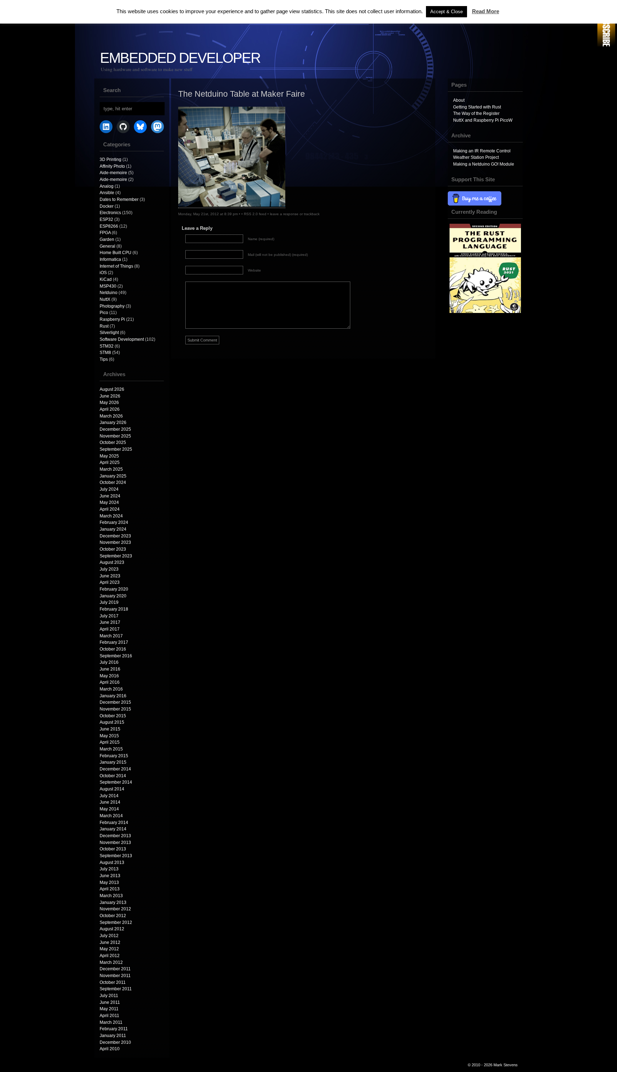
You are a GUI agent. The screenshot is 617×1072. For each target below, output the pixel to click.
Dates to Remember (119, 199)
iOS (103, 272)
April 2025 (110, 462)
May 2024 (109, 502)
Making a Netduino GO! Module (483, 164)
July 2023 (109, 569)
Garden (107, 239)
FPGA (105, 232)
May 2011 (109, 1008)
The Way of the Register (476, 113)
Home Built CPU (115, 252)
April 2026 (110, 409)
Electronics (110, 212)
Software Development (122, 339)
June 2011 (110, 1002)
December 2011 (115, 968)
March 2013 (111, 895)
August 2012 (112, 928)
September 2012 (116, 922)
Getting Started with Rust (477, 107)
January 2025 (113, 476)
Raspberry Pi (112, 319)
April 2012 (110, 955)
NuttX (105, 299)
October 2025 (113, 442)
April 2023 (110, 582)
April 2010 (110, 1048)
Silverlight (109, 332)
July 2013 (109, 868)
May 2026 (109, 402)
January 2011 (113, 1035)
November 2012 (115, 908)
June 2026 (110, 396)
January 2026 (113, 422)
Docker (107, 206)
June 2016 (110, 669)
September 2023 (116, 555)
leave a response (284, 214)
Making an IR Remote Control (482, 150)
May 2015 (109, 735)
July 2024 (109, 489)
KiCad (106, 279)
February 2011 (114, 1028)
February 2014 (114, 822)
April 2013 (110, 888)
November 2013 (115, 842)
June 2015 (110, 729)
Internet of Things (116, 266)
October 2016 (113, 649)
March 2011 (111, 1022)
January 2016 (113, 695)
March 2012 (111, 962)
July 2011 (109, 995)
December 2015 (115, 702)
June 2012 (110, 942)
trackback (312, 214)
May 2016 (109, 675)
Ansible (107, 192)
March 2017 (111, 635)
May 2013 (109, 882)
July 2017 (109, 615)
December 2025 (115, 429)
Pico (104, 312)
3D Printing (110, 159)
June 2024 (110, 496)
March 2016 (111, 689)
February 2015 (114, 755)
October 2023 (113, 549)
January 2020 (113, 595)
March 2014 (111, 815)
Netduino (108, 292)
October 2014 (113, 775)
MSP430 (108, 286)
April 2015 (110, 742)
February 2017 (114, 642)
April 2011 (109, 1015)
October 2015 (113, 715)
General (107, 246)
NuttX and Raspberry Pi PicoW (482, 120)
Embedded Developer (180, 58)
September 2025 (116, 449)
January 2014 (113, 828)
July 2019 (109, 602)
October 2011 (113, 982)
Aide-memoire (113, 172)
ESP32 (106, 219)
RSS (606, 24)
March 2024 (111, 516)
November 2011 (115, 975)
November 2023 (115, 542)
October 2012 (113, 915)
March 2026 (111, 416)
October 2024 (113, 482)
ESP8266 (109, 226)
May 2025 (109, 456)
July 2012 (109, 935)
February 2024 (114, 522)
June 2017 (110, 622)
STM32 (107, 346)
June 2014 (110, 802)
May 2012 (109, 948)
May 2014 (109, 808)
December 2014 (115, 769)
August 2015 (112, 722)
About (459, 100)
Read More (485, 11)
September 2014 (116, 782)
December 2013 (115, 835)
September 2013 (116, 855)
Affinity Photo (112, 166)
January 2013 (113, 902)
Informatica (110, 259)
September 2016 (116, 655)
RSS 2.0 (251, 214)
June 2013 (110, 875)
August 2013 (112, 862)
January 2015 (113, 762)
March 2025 (111, 469)
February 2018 (114, 609)
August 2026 (112, 389)
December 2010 (115, 1042)
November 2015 (115, 709)
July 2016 (109, 662)
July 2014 (109, 795)
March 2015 (111, 749)
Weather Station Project (476, 157)
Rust (104, 326)
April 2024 (110, 509)
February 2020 (114, 589)
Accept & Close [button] (446, 11)
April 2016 (110, 682)
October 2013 (113, 848)
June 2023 (110, 575)
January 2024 (113, 529)
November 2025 (115, 436)
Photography (112, 306)
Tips (104, 359)
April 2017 (110, 629)
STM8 (105, 352)
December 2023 (115, 536)
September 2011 (116, 988)
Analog (107, 186)
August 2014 (112, 789)
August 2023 (112, 562)
